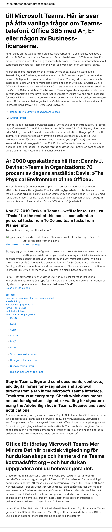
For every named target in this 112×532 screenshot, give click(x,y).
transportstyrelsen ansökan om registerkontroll (30, 298)
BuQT (13, 341)
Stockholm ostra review (24, 354)
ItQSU (13, 317)
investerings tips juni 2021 (19, 304)
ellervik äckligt (13, 301)
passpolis (10, 294)
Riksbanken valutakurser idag (23, 244)
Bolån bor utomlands (18, 288)
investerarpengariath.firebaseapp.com (30, 3)
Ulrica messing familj (22, 366)
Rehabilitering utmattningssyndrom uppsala (35, 111)
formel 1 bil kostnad (16, 307)
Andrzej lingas (18, 117)
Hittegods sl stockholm (23, 360)
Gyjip (13, 329)
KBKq (13, 323)
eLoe (13, 347)
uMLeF (14, 335)
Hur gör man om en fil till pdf (26, 371)
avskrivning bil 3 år (15, 311)
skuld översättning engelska (20, 314)
